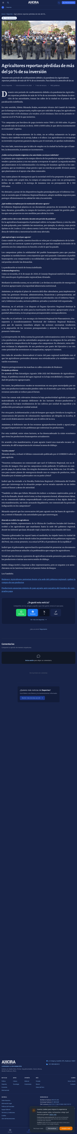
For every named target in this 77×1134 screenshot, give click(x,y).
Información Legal (7, 1103)
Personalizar (52, 1128)
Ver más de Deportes (37, 620)
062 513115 (67, 1104)
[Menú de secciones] (3, 2)
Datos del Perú (40, 1087)
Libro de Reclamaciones (8, 1118)
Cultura (15, 1081)
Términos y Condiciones (8, 1112)
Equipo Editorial (6, 1109)
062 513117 (52, 1104)
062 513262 (60, 1104)
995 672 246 (55, 1100)
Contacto (72, 1084)
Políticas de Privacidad (8, 1106)
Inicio (3, 14)
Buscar (38, 1084)
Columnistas (27, 1084)
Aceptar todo (66, 1128)
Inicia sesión (29, 660)
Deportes (9, 7)
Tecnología (16, 1084)
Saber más (52, 1114)
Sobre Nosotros (6, 1100)
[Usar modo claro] (59, 2)
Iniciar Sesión (71, 1081)
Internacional (5, 1090)
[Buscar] (8, 2)
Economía (4, 1087)
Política (4, 1081)
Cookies (4, 1115)
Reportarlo (43, 629)
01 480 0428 (55, 1102)
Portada (38, 1081)
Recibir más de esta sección (31, 698)
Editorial (26, 1081)
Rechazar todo (38, 1128)
